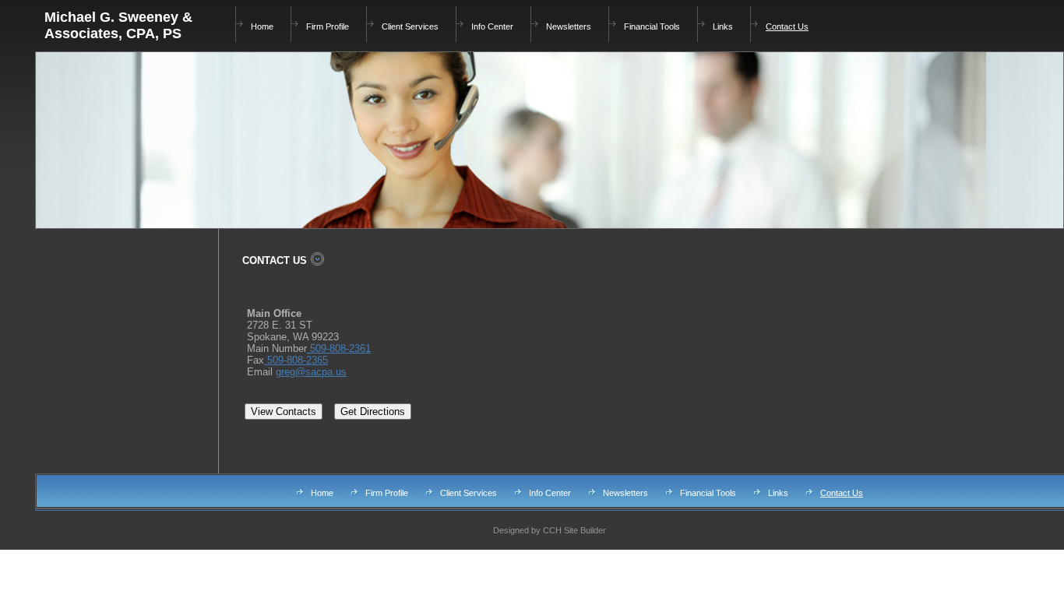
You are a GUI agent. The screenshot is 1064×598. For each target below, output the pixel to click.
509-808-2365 (296, 360)
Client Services (410, 26)
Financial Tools (652, 26)
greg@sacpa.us (311, 372)
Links (723, 26)
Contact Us (787, 26)
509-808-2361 (339, 348)
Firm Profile (327, 26)
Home (262, 26)
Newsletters (568, 26)
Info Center (492, 26)
